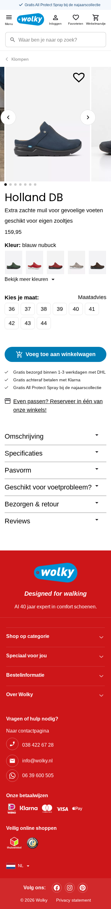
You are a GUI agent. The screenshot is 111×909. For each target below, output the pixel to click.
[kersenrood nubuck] (55, 262)
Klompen (20, 59)
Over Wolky (19, 694)
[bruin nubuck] (97, 262)
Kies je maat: (22, 297)
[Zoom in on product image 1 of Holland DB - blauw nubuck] (48, 124)
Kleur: (30, 245)
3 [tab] (15, 184)
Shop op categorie (27, 636)
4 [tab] (20, 184)
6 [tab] (30, 184)
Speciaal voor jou (26, 655)
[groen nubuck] (14, 262)
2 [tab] (10, 184)
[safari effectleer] (76, 262)
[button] (79, 76)
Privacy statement (73, 900)
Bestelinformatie (25, 675)
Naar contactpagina (27, 730)
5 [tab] (25, 184)
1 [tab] (5, 184)
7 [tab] (35, 184)
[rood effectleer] (34, 262)
